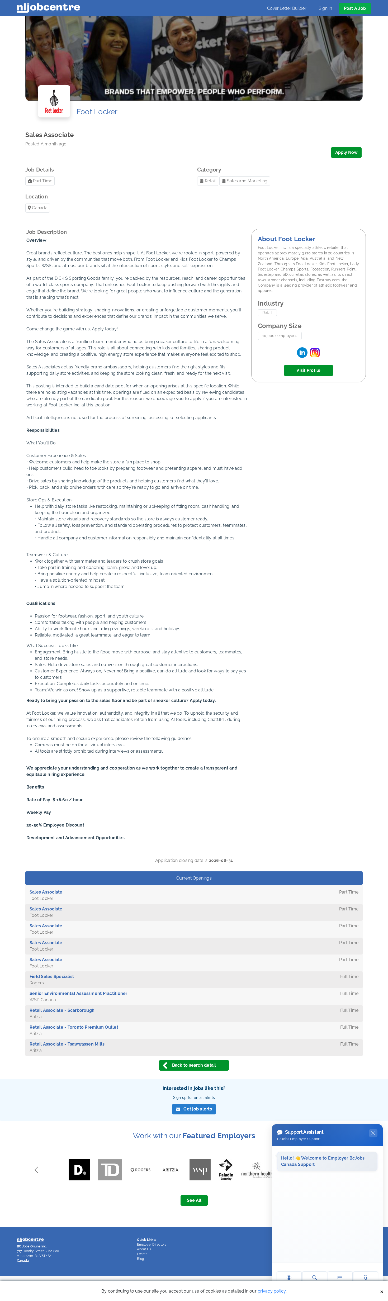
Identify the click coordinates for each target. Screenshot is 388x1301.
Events (142, 1254)
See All (194, 1200)
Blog (140, 1259)
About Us (144, 1249)
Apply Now (346, 152)
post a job (355, 8)
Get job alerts (197, 1109)
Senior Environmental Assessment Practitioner (78, 993)
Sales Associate (46, 892)
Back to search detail (194, 1065)
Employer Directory (152, 1244)
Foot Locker (97, 111)
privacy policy (272, 1291)
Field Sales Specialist (52, 976)
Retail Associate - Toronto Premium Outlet (74, 1027)
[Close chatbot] (373, 1133)
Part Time (42, 180)
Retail (210, 180)
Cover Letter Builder (286, 8)
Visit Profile (308, 370)
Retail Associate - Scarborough (62, 1010)
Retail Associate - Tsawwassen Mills (67, 1044)
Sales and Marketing (247, 180)
